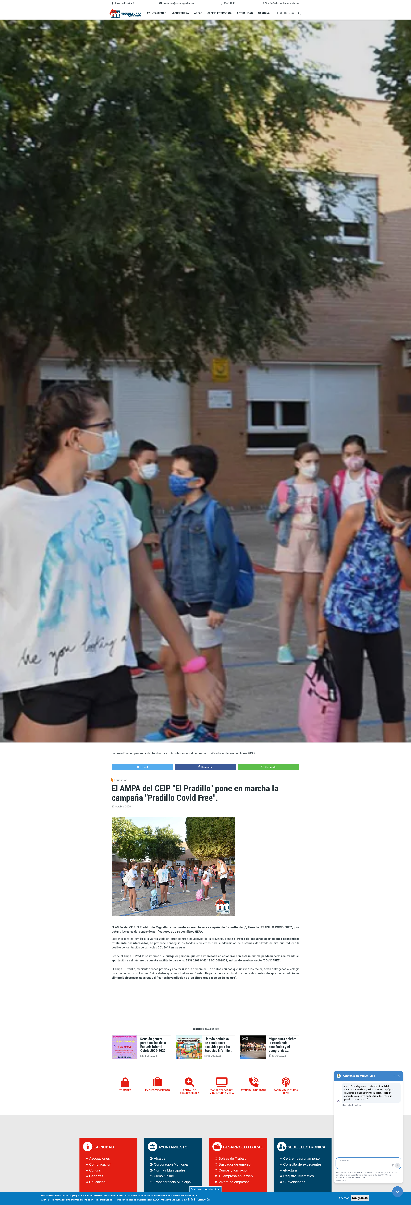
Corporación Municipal (171, 1164)
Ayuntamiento (156, 13)
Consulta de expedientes (302, 1164)
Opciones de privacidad (205, 1189)
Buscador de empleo (234, 1164)
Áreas (198, 13)
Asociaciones (99, 1158)
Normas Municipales (169, 1170)
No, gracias (360, 1198)
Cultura (94, 1170)
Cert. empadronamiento (301, 1158)
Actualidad (245, 13)
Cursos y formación (234, 1170)
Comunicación (100, 1164)
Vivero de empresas (234, 1182)
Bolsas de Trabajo (232, 1158)
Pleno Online (164, 1176)
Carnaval (264, 13)
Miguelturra (180, 13)
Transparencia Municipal (173, 1182)
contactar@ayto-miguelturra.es (179, 3)
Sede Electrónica (219, 13)
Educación (120, 780)
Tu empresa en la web (236, 1176)
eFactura (290, 1170)
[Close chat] (397, 1191)
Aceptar (344, 1198)
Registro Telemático (298, 1176)
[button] (142, 767)
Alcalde (159, 1158)
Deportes (96, 1176)
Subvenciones (294, 1182)
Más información (199, 1199)
